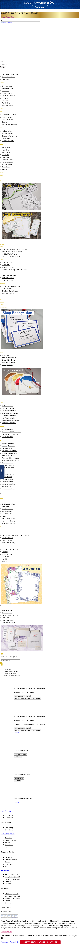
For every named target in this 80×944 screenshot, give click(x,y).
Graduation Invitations (9, 451)
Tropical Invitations (8, 465)
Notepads (5, 98)
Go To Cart (18, 756)
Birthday (5, 552)
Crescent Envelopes (8, 360)
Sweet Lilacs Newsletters (13, 675)
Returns (7, 842)
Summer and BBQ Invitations (11, 432)
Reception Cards (7, 160)
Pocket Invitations (8, 482)
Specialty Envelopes (8, 362)
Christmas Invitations (9, 415)
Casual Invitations (8, 474)
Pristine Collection (8, 293)
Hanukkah (5, 506)
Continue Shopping (20, 754)
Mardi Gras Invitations (9, 423)
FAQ (6, 847)
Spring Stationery (7, 540)
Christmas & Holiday (9, 504)
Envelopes (5, 79)
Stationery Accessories (9, 124)
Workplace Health (8, 141)
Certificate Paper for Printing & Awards (15, 249)
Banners (5, 122)
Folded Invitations (8, 486)
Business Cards (7, 93)
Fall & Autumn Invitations (10, 434)
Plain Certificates (7, 620)
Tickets (4, 169)
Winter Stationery (7, 538)
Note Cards (6, 150)
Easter (4, 516)
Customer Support (11, 840)
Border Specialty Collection (11, 286)
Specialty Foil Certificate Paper (12, 252)
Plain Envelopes (7, 610)
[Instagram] (16, 917)
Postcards (5, 101)
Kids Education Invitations (10, 460)
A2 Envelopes (6, 355)
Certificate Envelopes (9, 275)
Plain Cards (5, 618)
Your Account (6, 811)
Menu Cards (6, 147)
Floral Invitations (7, 429)
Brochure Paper (7, 86)
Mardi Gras (5, 559)
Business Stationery (11, 671)
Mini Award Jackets (8, 267)
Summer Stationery (8, 543)
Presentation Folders (9, 115)
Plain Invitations (7, 613)
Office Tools (6, 138)
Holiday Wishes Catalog (12, 879)
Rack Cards (5, 157)
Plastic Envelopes (7, 120)
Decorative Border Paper (10, 74)
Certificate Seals (7, 280)
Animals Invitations (8, 468)
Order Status (9, 817)
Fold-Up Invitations (8, 479)
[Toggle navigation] (1, 61)
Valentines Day (7, 511)
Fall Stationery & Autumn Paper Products (15, 535)
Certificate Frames (8, 278)
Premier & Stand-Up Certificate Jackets (14, 270)
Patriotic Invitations (8, 408)
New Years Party (7, 509)
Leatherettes (6, 265)
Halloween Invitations (9, 411)
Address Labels (7, 131)
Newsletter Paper (7, 88)
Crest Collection (7, 289)
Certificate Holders (8, 262)
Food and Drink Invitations (10, 458)
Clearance (8, 881)
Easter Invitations (7, 406)
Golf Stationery (7, 554)
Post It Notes (6, 103)
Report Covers (7, 117)
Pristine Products (7, 105)
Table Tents (6, 167)
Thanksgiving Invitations (10, 413)
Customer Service (7, 834)
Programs (5, 155)
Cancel (16, 732)
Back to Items (19, 778)
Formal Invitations (8, 443)
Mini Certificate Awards (9, 254)
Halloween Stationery (9, 521)
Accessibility (14, 942)
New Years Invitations (9, 418)
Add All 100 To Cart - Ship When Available (27, 698)
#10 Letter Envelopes (9, 358)
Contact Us (8, 838)
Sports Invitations (7, 463)
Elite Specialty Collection (10, 291)
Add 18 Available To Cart (22, 696)
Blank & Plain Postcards (10, 615)
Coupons (8, 884)
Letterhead (5, 91)
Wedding (5, 561)
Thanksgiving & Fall (8, 523)
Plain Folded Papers (8, 623)
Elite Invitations (7, 477)
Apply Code (40, 7)
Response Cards (7, 162)
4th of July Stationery (9, 519)
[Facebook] (9, 917)
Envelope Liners (7, 365)
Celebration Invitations (9, 453)
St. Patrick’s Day (7, 514)
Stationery (8, 669)
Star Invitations (7, 448)
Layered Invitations (8, 489)
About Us (4, 942)
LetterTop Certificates (9, 96)
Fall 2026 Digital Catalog (12, 874)
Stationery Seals (7, 134)
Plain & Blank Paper (8, 77)
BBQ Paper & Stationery (10, 549)
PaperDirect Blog (7, 17)
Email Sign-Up (6, 932)
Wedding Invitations (8, 446)
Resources (5, 870)
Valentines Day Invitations (10, 420)
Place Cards (6, 152)
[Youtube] (2, 917)
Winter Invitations (7, 437)
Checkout (18, 780)
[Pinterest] (13, 917)
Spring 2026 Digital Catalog (13, 877)
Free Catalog (9, 815)
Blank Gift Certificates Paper (11, 256)
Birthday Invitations (8, 456)
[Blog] (6, 917)
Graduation (5, 557)
